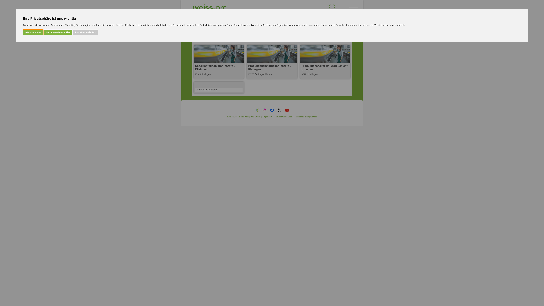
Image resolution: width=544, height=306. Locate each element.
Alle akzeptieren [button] (33, 32)
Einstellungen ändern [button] (85, 32)
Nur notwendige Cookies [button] (58, 32)
